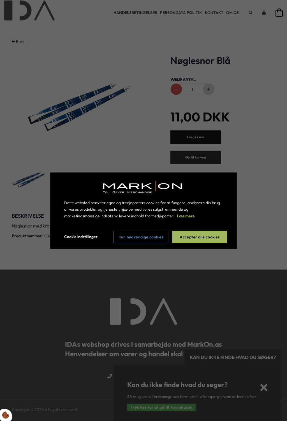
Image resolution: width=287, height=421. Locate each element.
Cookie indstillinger (81, 236)
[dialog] (143, 210)
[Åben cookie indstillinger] (6, 415)
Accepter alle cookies (199, 237)
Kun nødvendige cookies (141, 237)
